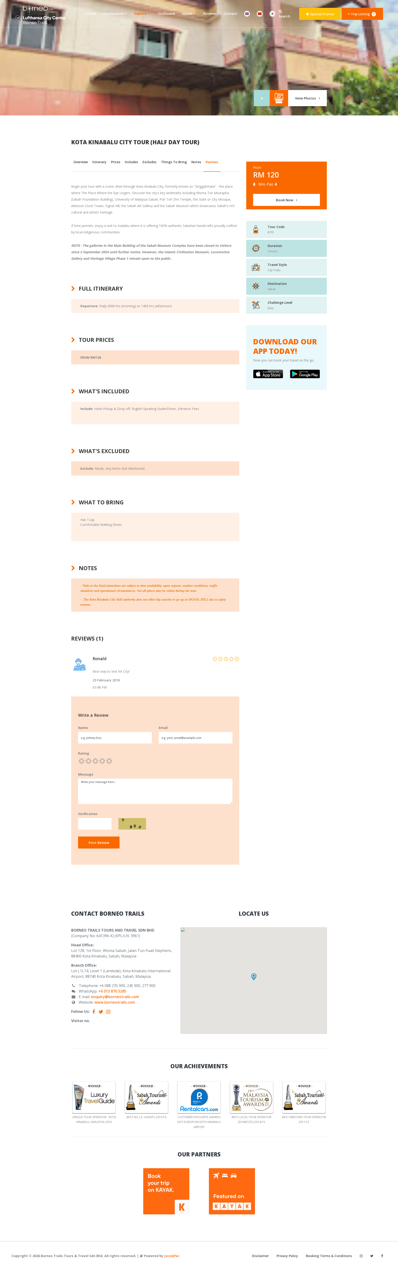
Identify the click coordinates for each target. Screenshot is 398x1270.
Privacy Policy (287, 1256)
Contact (230, 13)
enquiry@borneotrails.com (115, 996)
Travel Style (277, 264)
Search (284, 16)
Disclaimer (260, 1256)
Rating (83, 753)
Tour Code (276, 227)
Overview (80, 162)
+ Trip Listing (361, 14)
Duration (275, 246)
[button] (254, 977)
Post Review (99, 842)
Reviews (210, 13)
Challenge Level (280, 302)
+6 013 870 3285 (112, 991)
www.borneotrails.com (114, 1002)
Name (83, 727)
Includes (131, 162)
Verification (87, 814)
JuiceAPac (171, 1256)
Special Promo (321, 14)
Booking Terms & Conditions (329, 1256)
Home (93, 13)
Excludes (149, 162)
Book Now (285, 200)
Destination (277, 283)
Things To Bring (174, 162)
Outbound (166, 13)
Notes (196, 162)
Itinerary (99, 162)
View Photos (306, 98)
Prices (115, 162)
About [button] (187, 13)
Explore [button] (141, 13)
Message (85, 774)
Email (163, 727)
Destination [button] (113, 13)
